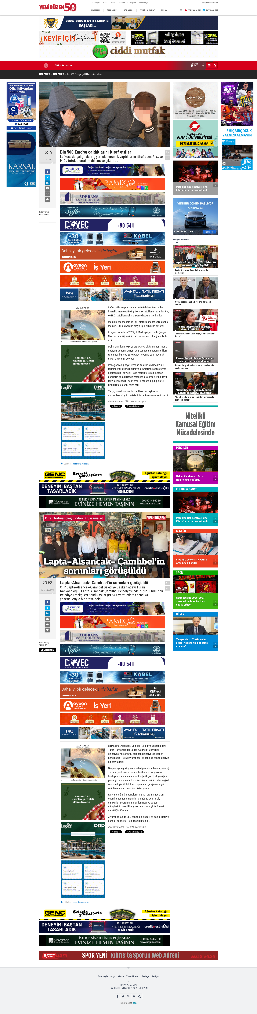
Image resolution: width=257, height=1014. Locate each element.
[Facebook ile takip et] (117, 996)
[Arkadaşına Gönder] (47, 188)
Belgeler (132, 3)
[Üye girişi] (134, 996)
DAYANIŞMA (144, 3)
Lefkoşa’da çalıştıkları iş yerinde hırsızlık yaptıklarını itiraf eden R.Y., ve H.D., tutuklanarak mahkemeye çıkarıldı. (111, 159)
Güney (180, 614)
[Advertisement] (21, 210)
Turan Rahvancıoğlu (81, 902)
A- (167, 157)
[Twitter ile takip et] (123, 996)
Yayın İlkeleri (132, 976)
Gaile (105, 3)
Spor (179, 572)
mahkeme (77, 463)
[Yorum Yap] (47, 199)
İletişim (155, 976)
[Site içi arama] (215, 65)
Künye (121, 976)
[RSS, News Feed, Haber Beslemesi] (128, 996)
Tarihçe (145, 976)
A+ (167, 152)
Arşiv (112, 976)
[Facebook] (47, 171)
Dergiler (182, 447)
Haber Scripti (126, 1003)
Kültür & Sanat (186, 489)
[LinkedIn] (47, 182)
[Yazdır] (47, 193)
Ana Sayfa (95, 3)
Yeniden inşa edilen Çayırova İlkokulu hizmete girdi (81, 65)
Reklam (122, 3)
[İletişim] (209, 65)
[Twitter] (47, 177)
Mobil (113, 3)
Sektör (181, 531)
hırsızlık (85, 463)
